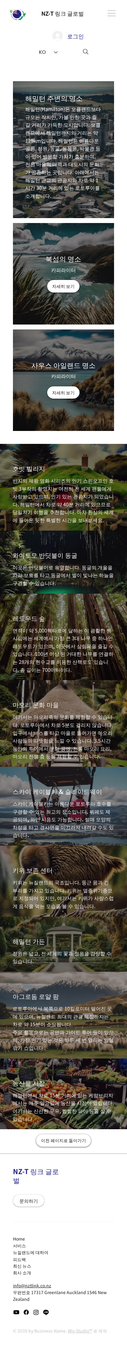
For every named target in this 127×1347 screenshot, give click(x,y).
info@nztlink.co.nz (32, 1285)
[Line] (46, 1312)
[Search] (85, 51)
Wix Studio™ (80, 1331)
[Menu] (112, 13)
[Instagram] (36, 1312)
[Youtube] (16, 1312)
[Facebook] (26, 1312)
